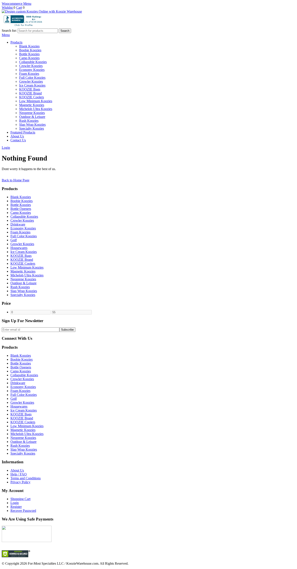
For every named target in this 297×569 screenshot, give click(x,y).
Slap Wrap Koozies (32, 124)
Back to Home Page (15, 180)
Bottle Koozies (29, 54)
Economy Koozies (32, 70)
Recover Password (23, 510)
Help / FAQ (18, 474)
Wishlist (7, 7)
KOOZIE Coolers (31, 97)
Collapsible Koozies (33, 62)
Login (6, 147)
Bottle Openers (20, 209)
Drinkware (17, 224)
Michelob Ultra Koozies (35, 109)
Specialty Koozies (31, 128)
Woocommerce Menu (16, 3)
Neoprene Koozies (32, 113)
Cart (19, 7)
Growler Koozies (31, 81)
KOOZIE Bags (29, 89)
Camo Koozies (29, 58)
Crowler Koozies (31, 66)
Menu (6, 35)
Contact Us (18, 140)
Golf (13, 240)
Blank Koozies (29, 46)
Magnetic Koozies (31, 105)
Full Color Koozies (32, 77)
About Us (17, 136)
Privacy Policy (20, 482)
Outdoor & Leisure (32, 117)
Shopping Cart (20, 499)
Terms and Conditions (25, 478)
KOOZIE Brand (30, 93)
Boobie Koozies (30, 50)
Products (16, 42)
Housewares (18, 248)
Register (16, 507)
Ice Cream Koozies (32, 85)
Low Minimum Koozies (35, 101)
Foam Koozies (29, 73)
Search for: (9, 30)
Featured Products (22, 132)
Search (64, 30)
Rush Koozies (28, 120)
